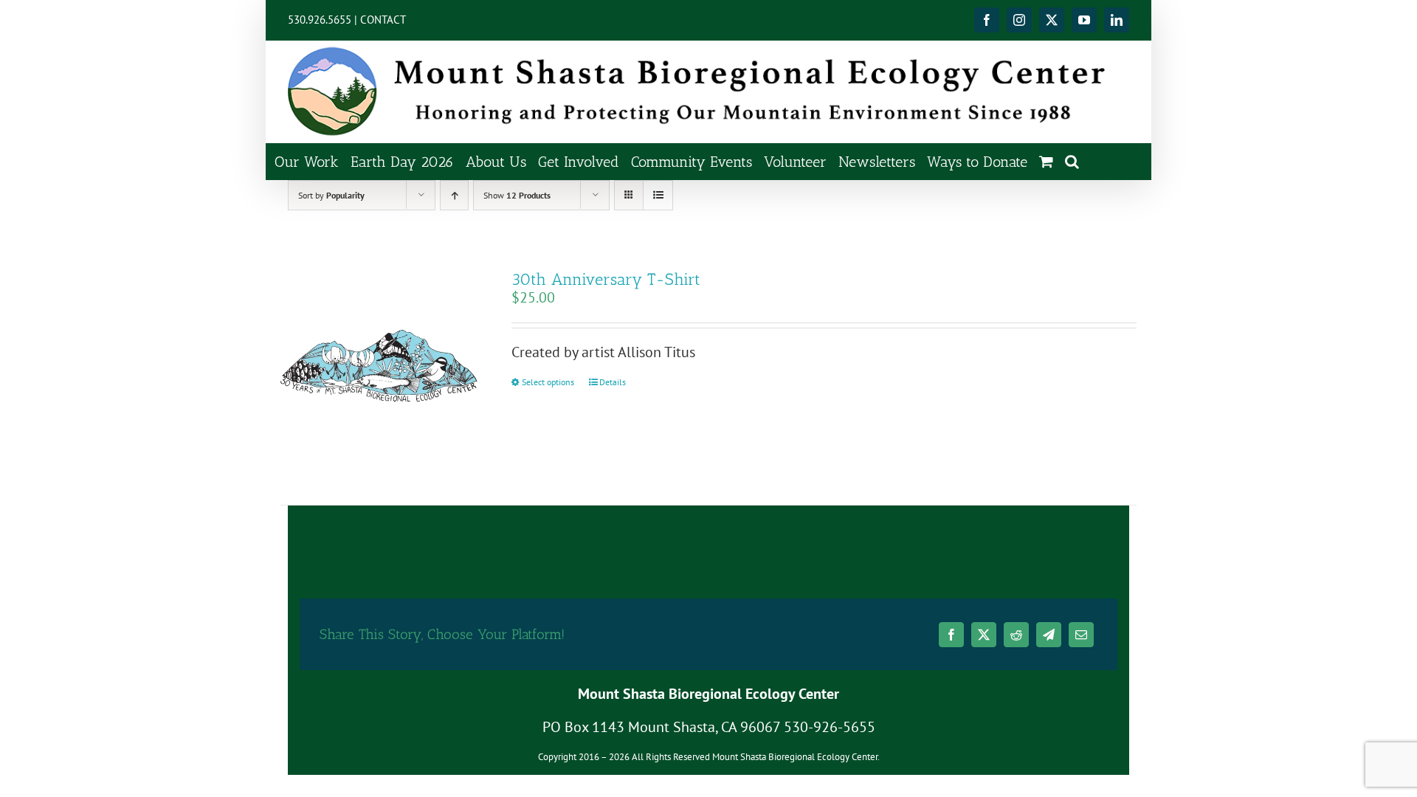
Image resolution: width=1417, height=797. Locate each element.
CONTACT (383, 20)
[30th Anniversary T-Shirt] (378, 369)
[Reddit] (1016, 634)
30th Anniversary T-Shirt (605, 279)
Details (612, 381)
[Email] (1081, 634)
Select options (548, 381)
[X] (984, 634)
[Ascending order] (454, 195)
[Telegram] (1048, 634)
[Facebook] (951, 634)
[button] (1072, 161)
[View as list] (658, 195)
